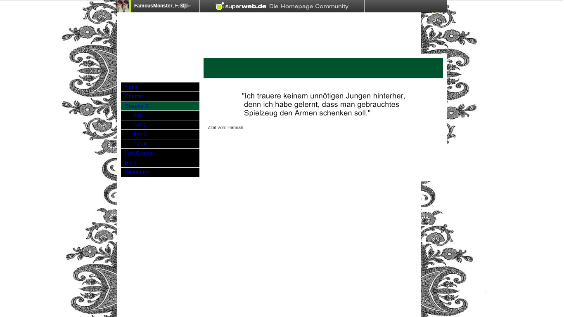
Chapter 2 (136, 106)
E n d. (131, 163)
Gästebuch (137, 172)
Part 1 (140, 115)
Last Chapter (139, 153)
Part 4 (140, 144)
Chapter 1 (136, 96)
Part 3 (140, 134)
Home (132, 87)
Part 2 (140, 125)
